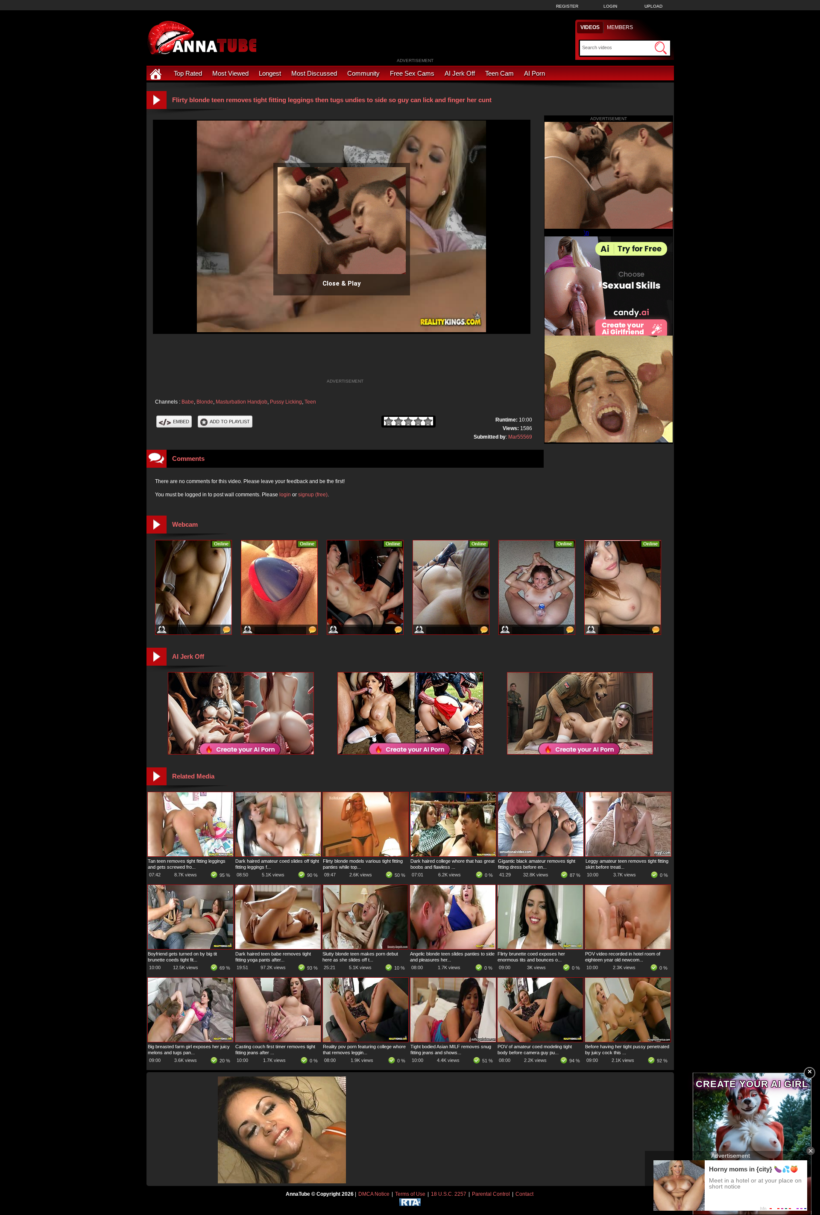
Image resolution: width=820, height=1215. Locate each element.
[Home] (156, 73)
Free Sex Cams (412, 73)
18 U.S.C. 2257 (448, 1194)
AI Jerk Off (460, 73)
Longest (270, 73)
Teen (310, 402)
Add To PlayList (230, 421)
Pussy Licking (286, 402)
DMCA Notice (374, 1194)
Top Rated (188, 73)
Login (610, 6)
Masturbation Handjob (241, 402)
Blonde (204, 402)
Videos (590, 27)
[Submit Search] (661, 48)
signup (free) (313, 495)
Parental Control (491, 1194)
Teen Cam (499, 73)
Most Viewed (230, 73)
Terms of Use (410, 1194)
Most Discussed (314, 73)
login (285, 495)
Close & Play (341, 283)
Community (363, 73)
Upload (653, 6)
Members (620, 27)
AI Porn (534, 73)
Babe (188, 402)
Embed (181, 421)
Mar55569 (520, 437)
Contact (524, 1194)
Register (567, 6)
